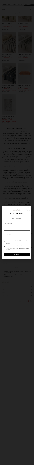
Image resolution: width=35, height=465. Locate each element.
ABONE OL (17, 254)
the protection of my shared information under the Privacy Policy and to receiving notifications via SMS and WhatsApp (16, 242)
